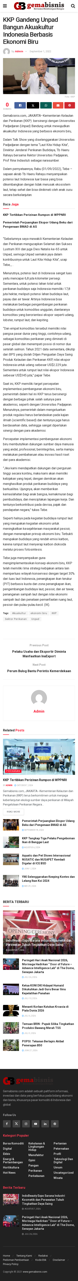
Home (6, 1255)
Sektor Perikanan (16, 619)
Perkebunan (36, 1175)
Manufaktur (36, 1155)
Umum (58, 1167)
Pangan (33, 1165)
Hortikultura (11, 1167)
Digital (7, 1148)
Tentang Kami (24, 1255)
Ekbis (6, 1153)
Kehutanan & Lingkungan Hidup (36, 1146)
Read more (13, 811)
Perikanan (13, 771)
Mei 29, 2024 (30, 886)
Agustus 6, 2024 (32, 847)
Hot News (9, 1172)
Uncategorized (64, 1172)
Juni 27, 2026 (30, 1050)
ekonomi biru (39, 613)
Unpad (35, 619)
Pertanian (60, 1143)
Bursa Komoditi (13, 1143)
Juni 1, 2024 (30, 869)
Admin (19, 51)
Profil (57, 1153)
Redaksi (43, 1255)
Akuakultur (19, 613)
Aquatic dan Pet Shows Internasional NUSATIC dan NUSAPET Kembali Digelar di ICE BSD (46, 859)
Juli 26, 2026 (30, 977)
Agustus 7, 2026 (16, 950)
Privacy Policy (10, 1264)
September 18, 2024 (34, 830)
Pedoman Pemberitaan (16, 1259)
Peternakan (61, 1148)
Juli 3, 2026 (30, 1033)
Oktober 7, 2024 (24, 785)
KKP (54, 613)
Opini (31, 1160)
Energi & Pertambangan (13, 1160)
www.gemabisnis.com (35, 1271)
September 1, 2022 (40, 51)
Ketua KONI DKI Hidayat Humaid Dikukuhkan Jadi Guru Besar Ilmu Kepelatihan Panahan (44, 989)
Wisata (58, 1177)
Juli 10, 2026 (30, 998)
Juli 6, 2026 (30, 1016)
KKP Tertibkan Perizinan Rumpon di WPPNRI (34, 215)
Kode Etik (40, 1259)
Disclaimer (59, 1259)
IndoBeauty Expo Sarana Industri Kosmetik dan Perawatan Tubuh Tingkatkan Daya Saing (38, 943)
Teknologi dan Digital (63, 1160)
